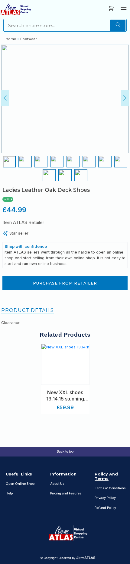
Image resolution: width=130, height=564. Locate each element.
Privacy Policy (105, 498)
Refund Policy (105, 508)
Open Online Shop (20, 484)
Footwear (28, 39)
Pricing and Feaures (65, 493)
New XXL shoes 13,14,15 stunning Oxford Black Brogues (65, 395)
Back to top (65, 451)
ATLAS (86, 558)
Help (9, 493)
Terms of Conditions (110, 488)
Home (11, 39)
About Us (57, 484)
